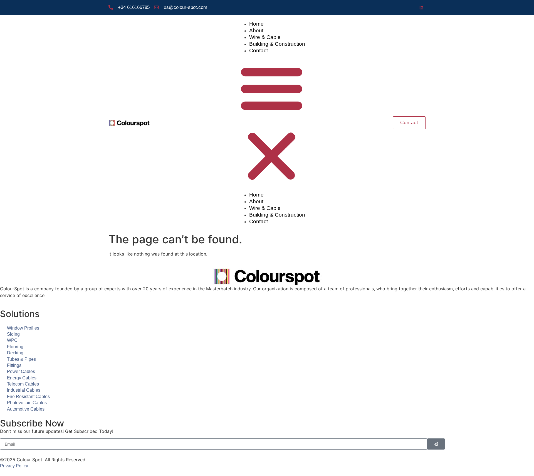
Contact (258, 50)
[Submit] (436, 444)
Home (256, 24)
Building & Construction (277, 44)
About (256, 30)
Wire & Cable (265, 37)
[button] (271, 123)
